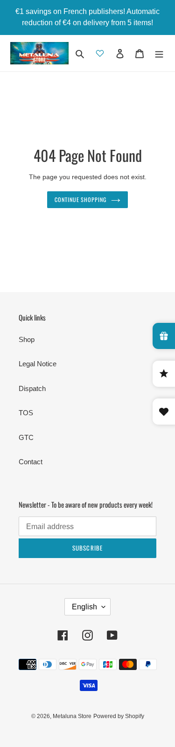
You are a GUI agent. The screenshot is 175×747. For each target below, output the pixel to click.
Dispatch (32, 388)
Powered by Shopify (118, 716)
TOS (26, 413)
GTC (26, 437)
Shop (27, 339)
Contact (30, 462)
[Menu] (159, 53)
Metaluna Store (72, 716)
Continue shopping (81, 199)
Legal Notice (37, 364)
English (84, 607)
